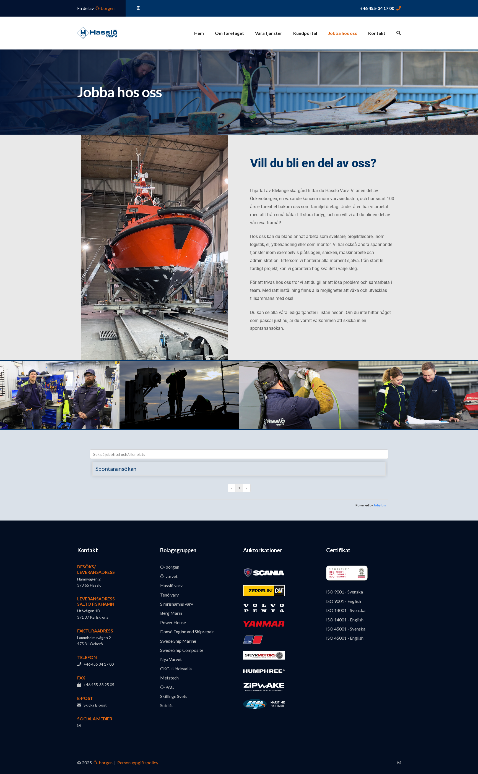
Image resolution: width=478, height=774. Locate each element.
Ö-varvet (169, 576)
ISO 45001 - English (344, 637)
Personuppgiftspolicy (137, 762)
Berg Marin (171, 613)
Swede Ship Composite (181, 650)
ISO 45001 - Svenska (345, 628)
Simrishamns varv (176, 603)
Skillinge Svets (173, 696)
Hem (199, 33)
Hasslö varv (171, 585)
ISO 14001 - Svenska (345, 610)
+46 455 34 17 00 (97, 664)
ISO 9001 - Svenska (344, 591)
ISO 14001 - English (344, 619)
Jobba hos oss (342, 33)
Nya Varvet (171, 659)
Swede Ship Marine (178, 641)
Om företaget (229, 33)
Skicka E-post (94, 705)
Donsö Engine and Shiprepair (187, 631)
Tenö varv (169, 594)
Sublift (166, 705)
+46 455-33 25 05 (97, 684)
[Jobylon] (239, 481)
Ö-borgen (105, 8)
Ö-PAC (167, 687)
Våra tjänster (268, 33)
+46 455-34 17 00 (377, 8)
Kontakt (376, 33)
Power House (173, 622)
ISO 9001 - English (343, 601)
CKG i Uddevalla (176, 668)
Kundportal (305, 33)
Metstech (169, 677)
